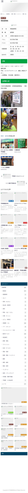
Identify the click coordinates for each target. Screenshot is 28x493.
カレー (14, 298)
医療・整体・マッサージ (14, 355)
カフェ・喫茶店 (14, 319)
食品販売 (14, 337)
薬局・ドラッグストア (14, 373)
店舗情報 (14, 287)
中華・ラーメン (14, 316)
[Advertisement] (14, 470)
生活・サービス (14, 348)
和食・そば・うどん (14, 312)
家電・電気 (14, 341)
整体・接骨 (3, 17)
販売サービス (14, 333)
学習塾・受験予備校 (14, 376)
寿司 (14, 308)
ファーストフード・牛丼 (14, 330)
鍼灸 (14, 358)
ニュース (14, 383)
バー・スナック (14, 326)
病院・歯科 (14, 362)
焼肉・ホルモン (14, 301)
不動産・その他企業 (14, 380)
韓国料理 (14, 294)
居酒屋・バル (14, 323)
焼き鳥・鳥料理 (14, 305)
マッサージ (14, 369)
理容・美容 (14, 351)
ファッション (14, 344)
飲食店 (14, 290)
